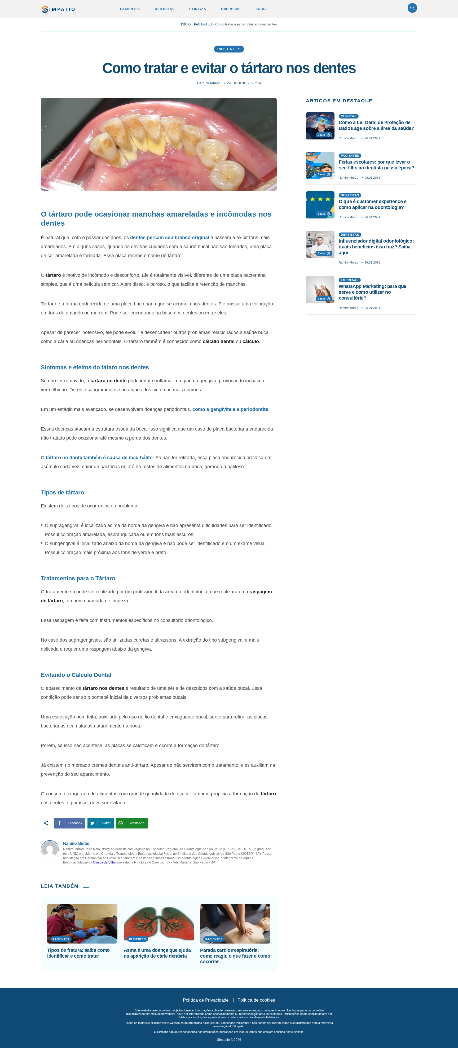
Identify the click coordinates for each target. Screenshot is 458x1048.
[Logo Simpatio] (58, 8)
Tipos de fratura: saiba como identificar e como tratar (78, 953)
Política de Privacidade (205, 1000)
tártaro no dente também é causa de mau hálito (99, 457)
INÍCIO (186, 24)
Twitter (106, 823)
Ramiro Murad (208, 83)
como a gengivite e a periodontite (230, 409)
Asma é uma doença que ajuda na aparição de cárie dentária (157, 953)
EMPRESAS (231, 9)
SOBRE (262, 9)
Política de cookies (256, 1000)
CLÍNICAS (197, 9)
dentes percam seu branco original (169, 237)
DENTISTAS (164, 9)
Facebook (75, 823)
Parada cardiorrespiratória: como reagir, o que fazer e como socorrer (235, 956)
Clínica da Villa (104, 862)
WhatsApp (137, 823)
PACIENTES (130, 9)
